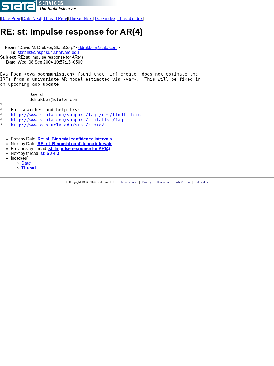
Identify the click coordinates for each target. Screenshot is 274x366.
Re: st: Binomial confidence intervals (74, 139)
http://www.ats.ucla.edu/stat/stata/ (57, 125)
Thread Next (81, 18)
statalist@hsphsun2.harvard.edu (48, 52)
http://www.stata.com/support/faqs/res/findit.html (76, 114)
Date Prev (10, 18)
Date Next (31, 18)
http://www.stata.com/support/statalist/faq (67, 119)
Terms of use (129, 182)
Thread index (130, 18)
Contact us (163, 182)
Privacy (146, 182)
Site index (202, 182)
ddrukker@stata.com (97, 47)
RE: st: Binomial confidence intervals (74, 143)
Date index (105, 18)
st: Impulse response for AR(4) (79, 148)
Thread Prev (55, 18)
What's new (183, 182)
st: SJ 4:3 (49, 153)
